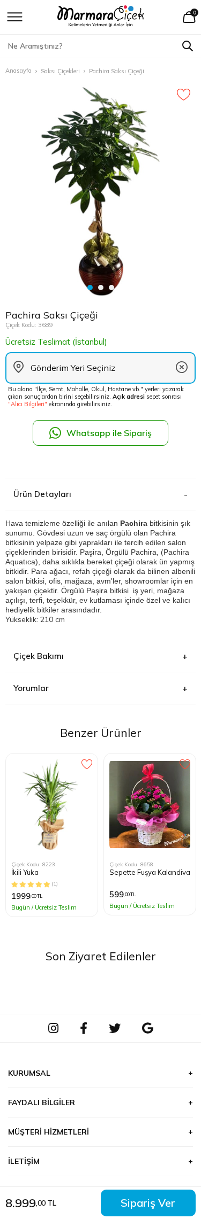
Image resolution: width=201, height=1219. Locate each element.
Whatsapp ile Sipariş (109, 433)
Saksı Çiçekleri (60, 71)
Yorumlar (31, 688)
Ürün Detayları (42, 494)
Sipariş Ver (148, 1202)
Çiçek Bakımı (38, 656)
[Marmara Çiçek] (100, 17)
